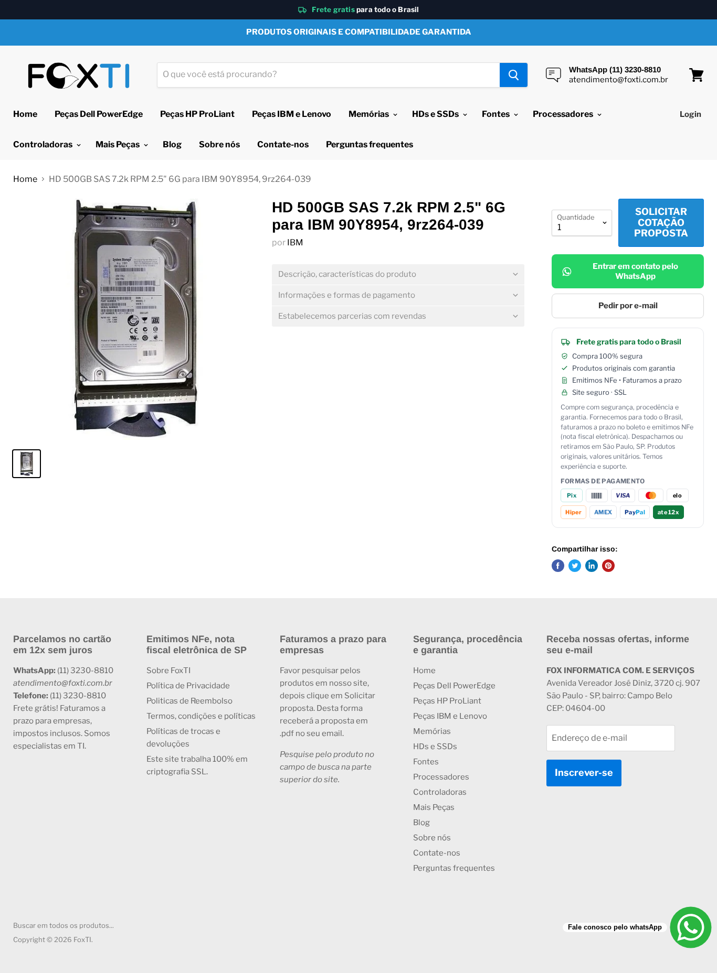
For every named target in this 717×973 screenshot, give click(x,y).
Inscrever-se (584, 772)
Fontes (496, 114)
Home (25, 114)
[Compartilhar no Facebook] (558, 565)
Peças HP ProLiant (197, 114)
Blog (172, 144)
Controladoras (43, 144)
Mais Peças (118, 144)
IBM (295, 242)
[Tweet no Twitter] (574, 565)
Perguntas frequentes (369, 144)
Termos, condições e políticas (201, 716)
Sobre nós (219, 144)
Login (690, 114)
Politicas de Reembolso (189, 701)
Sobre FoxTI (168, 670)
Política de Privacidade (188, 685)
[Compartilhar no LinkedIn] (591, 565)
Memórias (370, 114)
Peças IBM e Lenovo (291, 114)
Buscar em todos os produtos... (63, 925)
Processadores (564, 114)
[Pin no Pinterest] (608, 565)
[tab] (398, 274)
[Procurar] (514, 75)
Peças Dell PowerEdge (99, 114)
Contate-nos (283, 144)
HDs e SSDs (436, 114)
